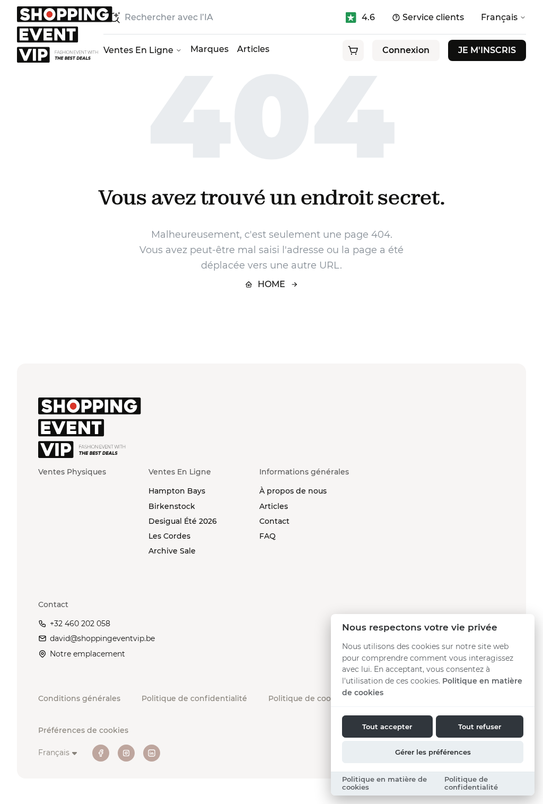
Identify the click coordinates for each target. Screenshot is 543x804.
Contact (274, 521)
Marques (209, 49)
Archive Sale (172, 551)
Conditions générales (79, 698)
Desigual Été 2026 (182, 521)
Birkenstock (171, 506)
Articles (253, 49)
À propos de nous (293, 491)
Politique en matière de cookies (384, 783)
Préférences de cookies (83, 730)
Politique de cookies (307, 698)
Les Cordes (169, 536)
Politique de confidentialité (194, 698)
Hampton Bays (176, 491)
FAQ (267, 536)
